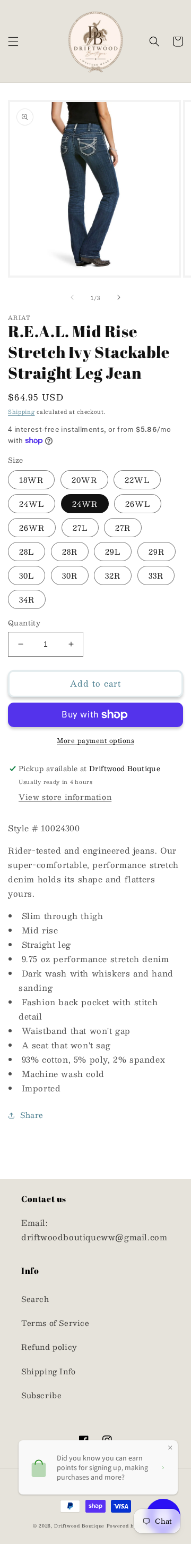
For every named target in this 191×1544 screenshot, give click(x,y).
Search (35, 1298)
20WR (84, 479)
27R (123, 527)
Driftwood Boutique (79, 1526)
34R (26, 599)
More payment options (95, 740)
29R (156, 551)
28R (69, 551)
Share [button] (32, 1114)
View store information (65, 796)
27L (80, 527)
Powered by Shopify (133, 1526)
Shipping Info (48, 1371)
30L (26, 575)
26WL (137, 503)
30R (69, 575)
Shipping (21, 411)
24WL (31, 503)
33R (156, 575)
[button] (13, 41)
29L (112, 551)
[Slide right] (119, 297)
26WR (32, 527)
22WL (137, 479)
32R (112, 575)
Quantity (24, 623)
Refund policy (49, 1346)
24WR (85, 503)
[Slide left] (72, 297)
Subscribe (41, 1395)
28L (26, 551)
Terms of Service (55, 1322)
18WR (31, 479)
